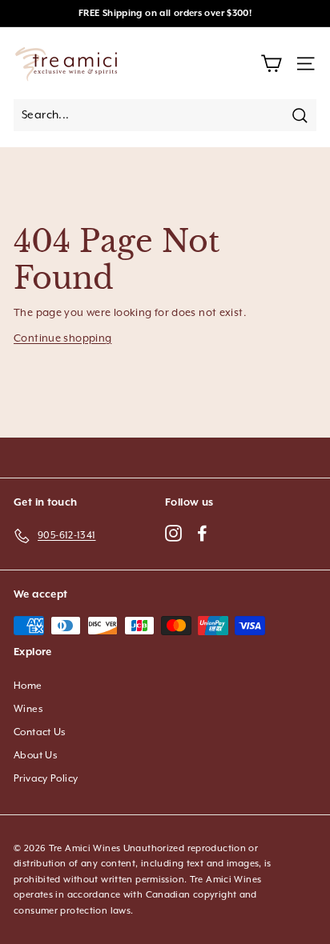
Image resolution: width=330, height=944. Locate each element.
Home (28, 686)
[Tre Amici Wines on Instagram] (173, 532)
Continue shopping (62, 339)
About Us (36, 756)
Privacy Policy (46, 779)
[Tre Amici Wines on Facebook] (202, 532)
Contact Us (40, 732)
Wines (28, 709)
